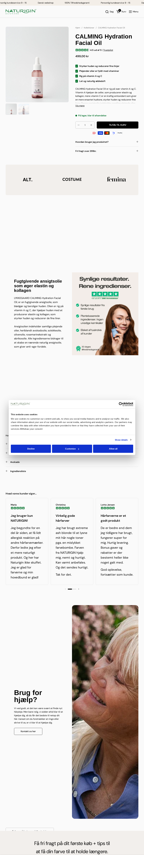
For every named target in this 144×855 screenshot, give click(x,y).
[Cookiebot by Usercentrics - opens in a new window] (121, 404)
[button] (109, 11)
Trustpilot (108, 50)
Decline (31, 449)
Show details (121, 440)
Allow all (113, 449)
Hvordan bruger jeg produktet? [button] (92, 141)
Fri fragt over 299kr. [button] (85, 151)
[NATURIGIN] (21, 11)
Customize (70, 449)
